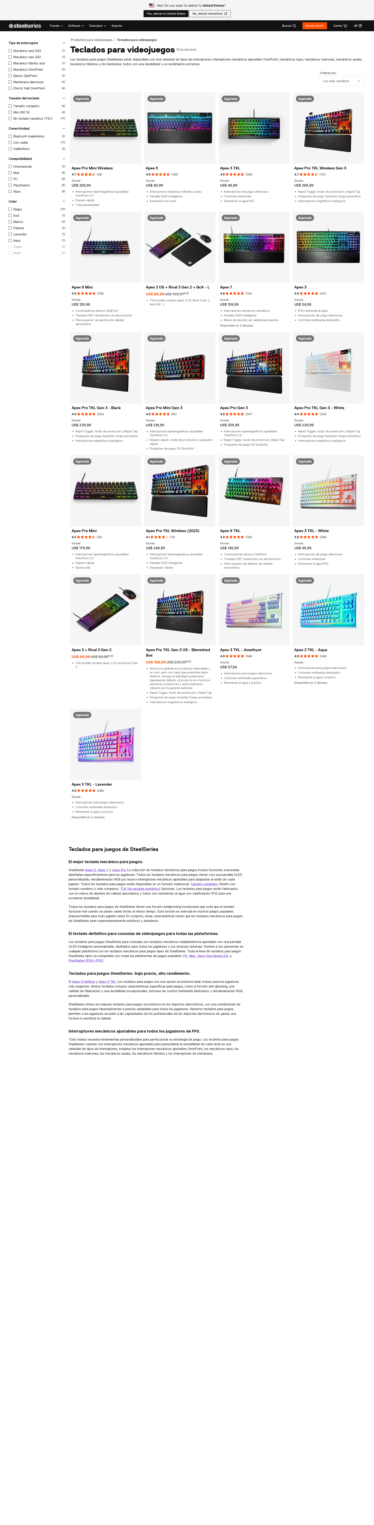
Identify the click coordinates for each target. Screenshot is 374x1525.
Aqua (16, 240)
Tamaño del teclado (24, 98)
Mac (16, 173)
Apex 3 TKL (107, 982)
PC (15, 179)
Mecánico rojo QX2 (27, 57)
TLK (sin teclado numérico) (140, 889)
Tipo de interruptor (23, 43)
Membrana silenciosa (28, 82)
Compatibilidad (20, 159)
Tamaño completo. (204, 884)
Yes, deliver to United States (166, 13)
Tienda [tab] (54, 25)
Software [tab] (74, 25)
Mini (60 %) (21, 112)
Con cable (20, 142)
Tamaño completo (26, 106)
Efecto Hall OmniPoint (29, 88)
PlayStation (21, 185)
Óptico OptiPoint (25, 76)
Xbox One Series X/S (212, 956)
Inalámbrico (21, 149)
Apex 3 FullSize (83, 982)
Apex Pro (119, 870)
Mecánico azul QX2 (27, 51)
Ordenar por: (328, 73)
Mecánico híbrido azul (29, 63)
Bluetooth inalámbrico (28, 136)
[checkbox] (10, 50)
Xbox (17, 191)
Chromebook (22, 166)
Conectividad (19, 128)
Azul (16, 215)
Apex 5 (90, 870)
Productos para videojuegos (91, 40)
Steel (16, 253)
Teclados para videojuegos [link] (137, 40)
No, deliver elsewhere (208, 13)
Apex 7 (103, 870)
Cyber (17, 247)
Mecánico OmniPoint (28, 69)
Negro (17, 209)
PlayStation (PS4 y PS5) (86, 960)
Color (13, 201)
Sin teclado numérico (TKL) (33, 118)
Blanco (18, 222)
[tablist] (78, 25)
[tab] (289, 25)
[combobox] (342, 81)
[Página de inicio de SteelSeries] (27, 25)
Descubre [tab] (95, 25)
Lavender (20, 234)
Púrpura (18, 228)
